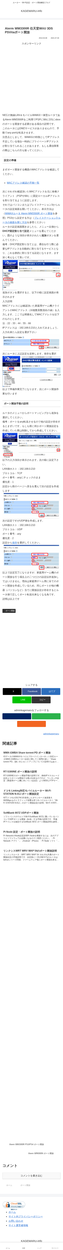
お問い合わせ (16, 1221)
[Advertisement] (31, 77)
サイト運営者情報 (18, 1225)
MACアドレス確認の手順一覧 (23, 183)
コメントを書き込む (31, 1175)
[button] (41, 699)
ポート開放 (10, 611)
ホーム (12, 1212)
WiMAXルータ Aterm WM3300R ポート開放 (29, 213)
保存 (14, 542)
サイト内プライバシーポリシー (26, 1216)
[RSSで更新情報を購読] (31, 724)
